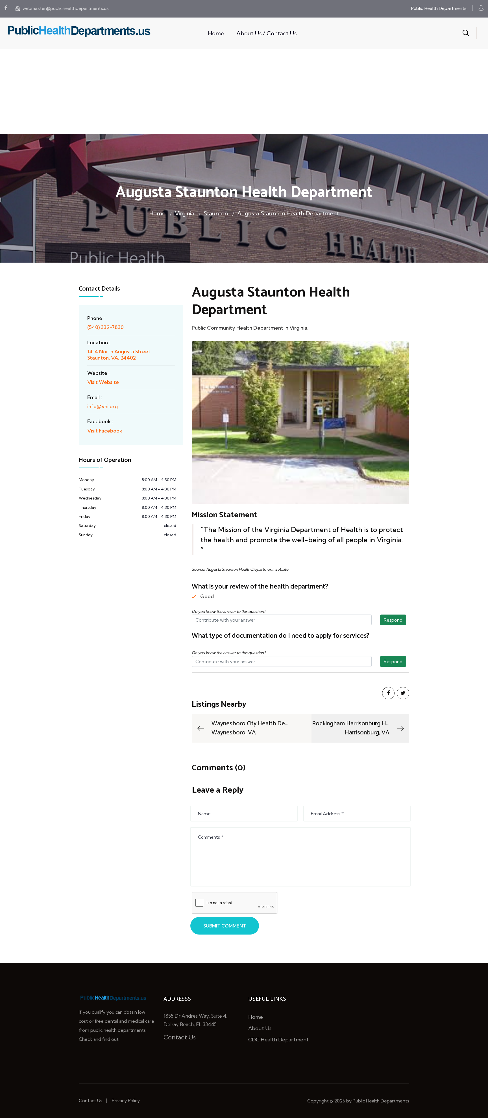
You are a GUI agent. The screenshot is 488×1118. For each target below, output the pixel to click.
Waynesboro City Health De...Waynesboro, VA (250, 728)
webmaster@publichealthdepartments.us (66, 8)
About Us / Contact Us (266, 33)
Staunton (216, 213)
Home (216, 33)
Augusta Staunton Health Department (288, 213)
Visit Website (103, 382)
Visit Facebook (104, 430)
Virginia (184, 213)
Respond (393, 620)
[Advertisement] (244, 91)
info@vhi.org (102, 406)
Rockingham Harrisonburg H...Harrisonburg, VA (350, 728)
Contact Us (180, 1037)
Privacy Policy (126, 1100)
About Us (259, 1028)
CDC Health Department (278, 1039)
